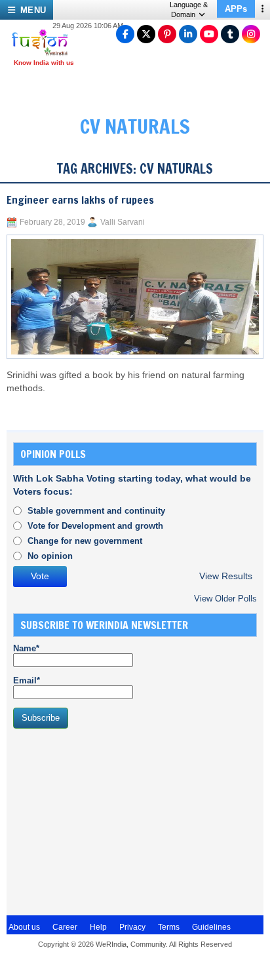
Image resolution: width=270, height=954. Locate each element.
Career (64, 927)
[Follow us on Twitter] (146, 34)
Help (98, 927)
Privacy (132, 927)
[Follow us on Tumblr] (230, 34)
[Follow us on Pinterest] (167, 34)
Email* (26, 680)
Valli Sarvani (122, 222)
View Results (225, 576)
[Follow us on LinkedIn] (188, 34)
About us (24, 927)
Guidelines (211, 927)
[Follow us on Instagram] (251, 34)
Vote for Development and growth (95, 526)
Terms (169, 927)
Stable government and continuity (96, 511)
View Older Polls (225, 598)
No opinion (50, 556)
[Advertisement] (111, 820)
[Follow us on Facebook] (125, 34)
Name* (26, 648)
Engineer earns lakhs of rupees (80, 200)
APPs (236, 9)
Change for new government (85, 541)
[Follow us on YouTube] (209, 34)
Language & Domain (189, 9)
